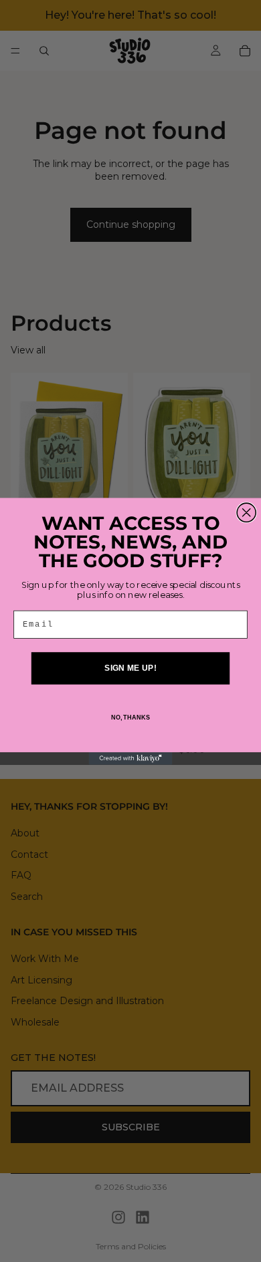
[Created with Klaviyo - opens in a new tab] (131, 758)
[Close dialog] (246, 512)
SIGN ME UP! (130, 667)
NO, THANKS (130, 717)
